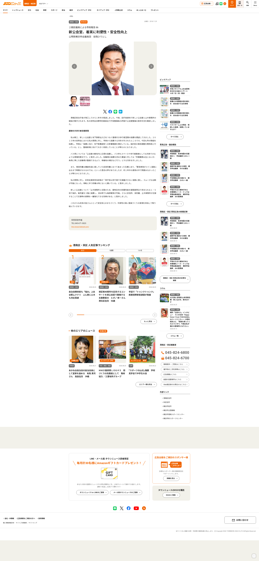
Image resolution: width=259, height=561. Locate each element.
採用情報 (41, 518)
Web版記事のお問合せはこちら (174, 385)
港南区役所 (167, 398)
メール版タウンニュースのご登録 (125, 492)
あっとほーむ (141, 10)
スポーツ (54, 10)
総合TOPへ (42, 3)
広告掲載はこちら (169, 374)
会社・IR (239, 5)
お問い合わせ (242, 520)
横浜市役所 (167, 406)
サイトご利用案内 (21, 523)
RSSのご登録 (171, 495)
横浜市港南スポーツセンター (173, 414)
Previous (74, 66)
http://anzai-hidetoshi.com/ (80, 227)
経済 (71, 10)
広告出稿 (207, 4)
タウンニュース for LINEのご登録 (92, 492)
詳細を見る (171, 478)
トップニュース (17, 10)
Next (151, 66)
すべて (5, 10)
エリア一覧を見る (145, 384)
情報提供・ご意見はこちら (173, 364)
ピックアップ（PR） (84, 10)
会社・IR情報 (9, 518)
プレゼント (155, 10)
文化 (29, 10)
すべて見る (174, 137)
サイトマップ (33, 523)
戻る (71, 16)
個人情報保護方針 (8, 523)
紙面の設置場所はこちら (172, 379)
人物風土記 (119, 10)
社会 (37, 10)
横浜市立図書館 (169, 410)
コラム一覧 (174, 336)
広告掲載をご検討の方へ (26, 518)
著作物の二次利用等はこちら (174, 369)
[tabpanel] (113, 68)
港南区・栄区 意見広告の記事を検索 (174, 279)
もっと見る (148, 321)
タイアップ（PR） (103, 10)
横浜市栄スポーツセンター (173, 418)
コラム (129, 10)
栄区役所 (166, 402)
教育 (44, 10)
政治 (63, 10)
